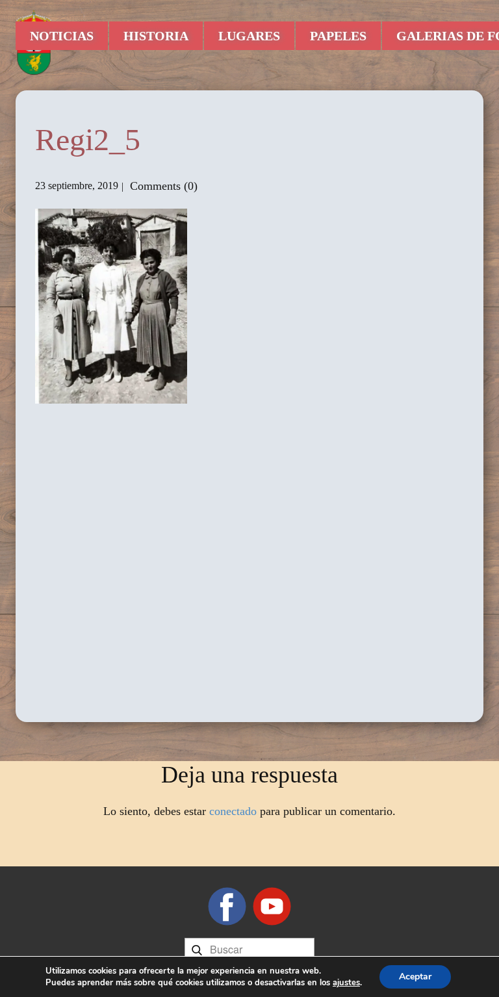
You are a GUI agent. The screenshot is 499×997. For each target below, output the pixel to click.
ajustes (346, 983)
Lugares (249, 36)
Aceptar (415, 976)
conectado (233, 811)
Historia (155, 36)
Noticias (62, 36)
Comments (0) (162, 185)
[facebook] (227, 906)
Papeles (338, 36)
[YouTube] (272, 906)
